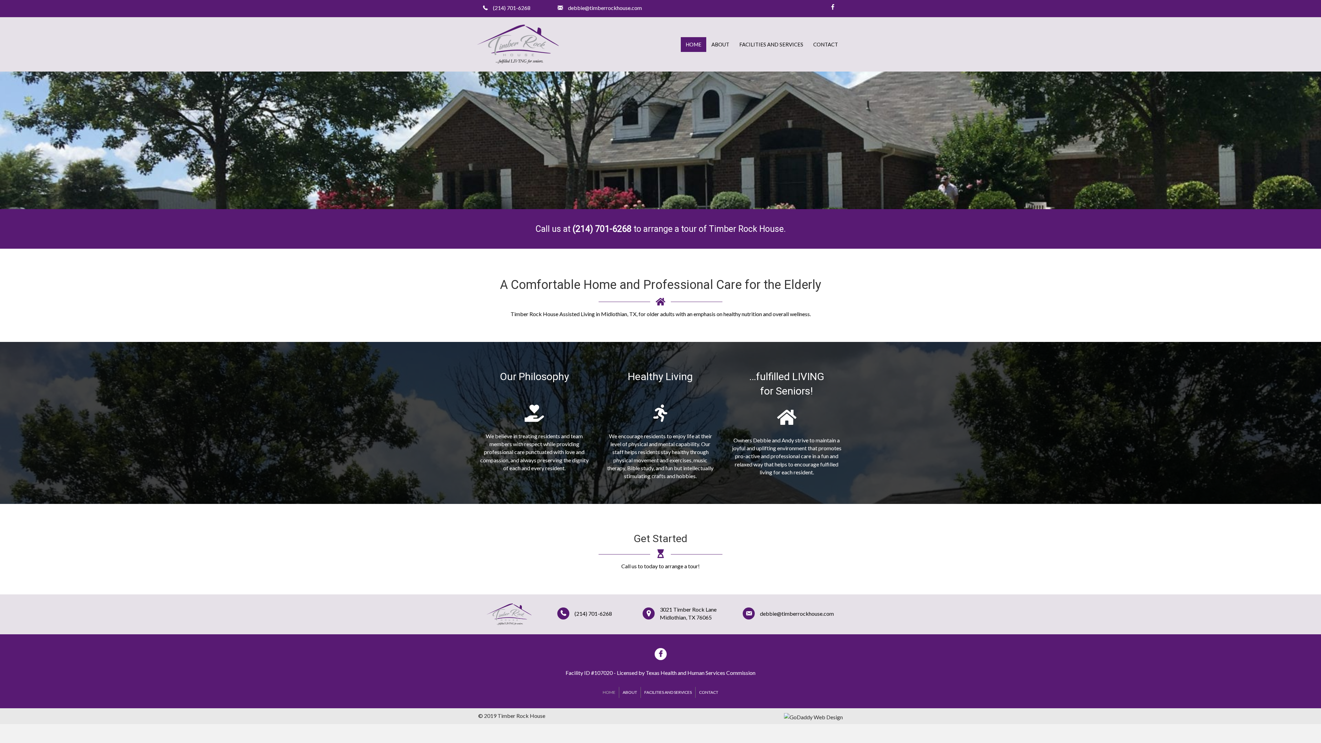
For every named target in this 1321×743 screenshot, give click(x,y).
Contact (825, 44)
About (720, 44)
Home (693, 44)
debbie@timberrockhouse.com (797, 613)
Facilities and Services (771, 44)
